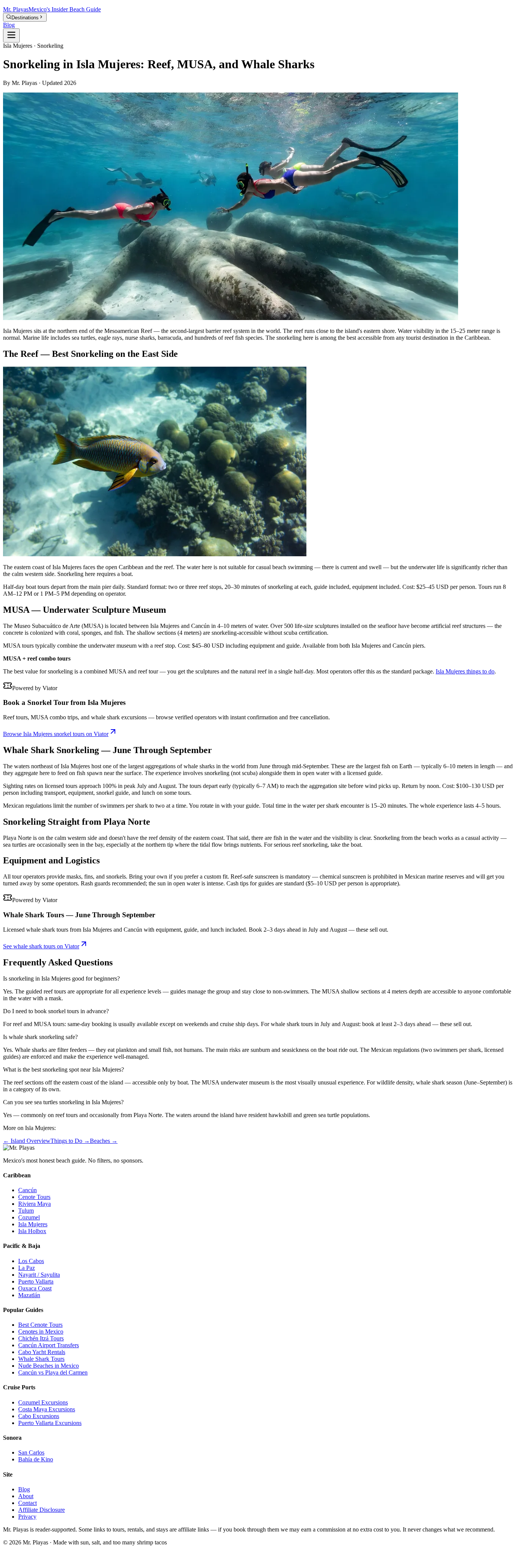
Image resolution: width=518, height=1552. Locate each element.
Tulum (26, 1210)
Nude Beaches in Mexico (48, 1365)
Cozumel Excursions (43, 1402)
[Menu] (11, 35)
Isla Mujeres (32, 1224)
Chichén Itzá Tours (41, 1338)
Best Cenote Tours (40, 1324)
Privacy (27, 1516)
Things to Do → (70, 1141)
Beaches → (104, 1141)
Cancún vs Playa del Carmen (53, 1372)
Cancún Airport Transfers (48, 1345)
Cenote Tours (34, 1197)
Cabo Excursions (38, 1416)
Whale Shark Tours (41, 1359)
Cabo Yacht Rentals (41, 1352)
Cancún (27, 1190)
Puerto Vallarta (35, 1281)
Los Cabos (31, 1261)
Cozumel (29, 1217)
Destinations (25, 17)
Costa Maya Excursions (46, 1409)
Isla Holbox (32, 1231)
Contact (27, 1503)
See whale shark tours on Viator (41, 946)
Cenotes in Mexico (40, 1331)
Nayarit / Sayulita (39, 1274)
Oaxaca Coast (35, 1288)
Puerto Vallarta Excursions (50, 1423)
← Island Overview (26, 1141)
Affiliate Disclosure (41, 1509)
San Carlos (31, 1452)
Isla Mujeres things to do (465, 671)
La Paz (26, 1268)
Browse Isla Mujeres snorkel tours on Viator (55, 734)
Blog (9, 25)
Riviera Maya (34, 1203)
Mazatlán (29, 1295)
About (25, 1496)
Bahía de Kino (35, 1459)
